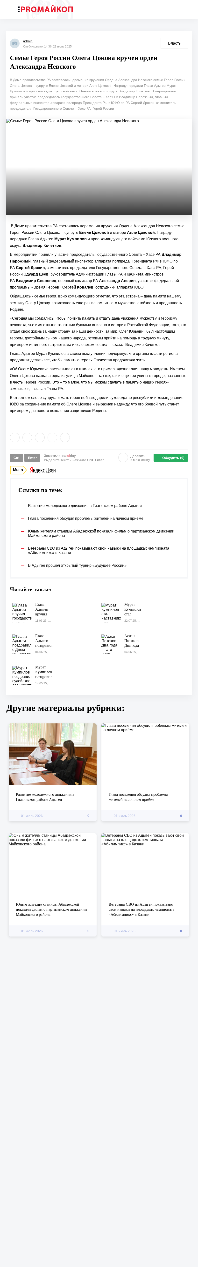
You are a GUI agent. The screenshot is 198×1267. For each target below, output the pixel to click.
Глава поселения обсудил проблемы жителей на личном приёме (138, 797)
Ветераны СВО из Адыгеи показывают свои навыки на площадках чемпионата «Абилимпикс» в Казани (141, 909)
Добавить (140, 458)
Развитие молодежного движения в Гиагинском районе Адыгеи (45, 797)
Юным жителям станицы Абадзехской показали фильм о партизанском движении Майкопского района (51, 909)
